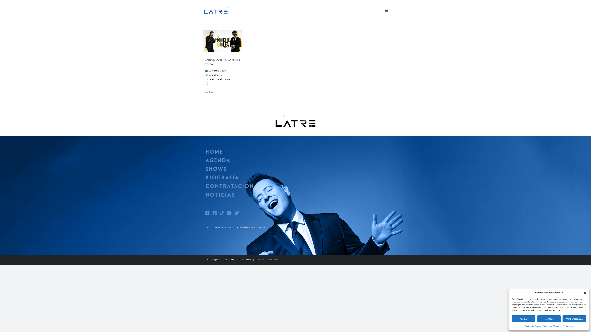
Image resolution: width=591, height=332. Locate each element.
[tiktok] (222, 213)
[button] (584, 292)
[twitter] (237, 213)
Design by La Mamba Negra (266, 260)
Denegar (549, 319)
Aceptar (523, 319)
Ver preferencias (574, 319)
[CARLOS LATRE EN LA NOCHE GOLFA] (222, 41)
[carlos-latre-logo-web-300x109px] (216, 7)
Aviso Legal (568, 326)
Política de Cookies (533, 326)
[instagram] (207, 213)
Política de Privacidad (552, 326)
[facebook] (215, 213)
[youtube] (229, 213)
